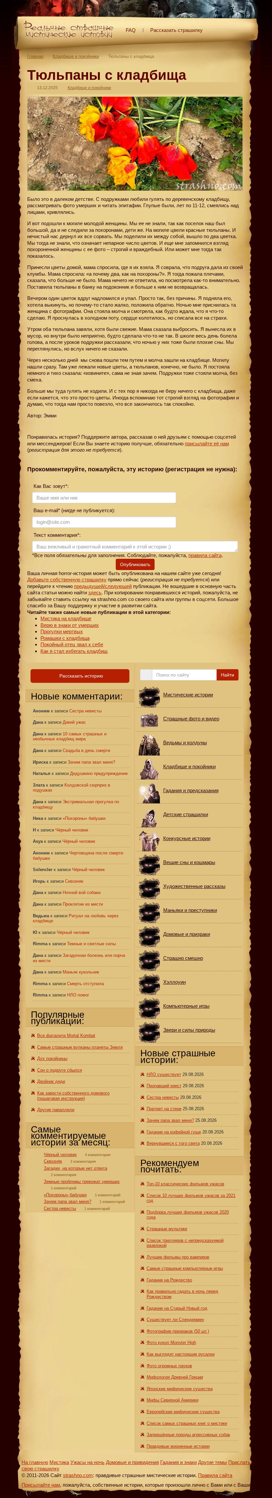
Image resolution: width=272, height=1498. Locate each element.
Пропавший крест (164, 1085)
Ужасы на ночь (87, 1462)
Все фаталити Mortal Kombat (66, 1035)
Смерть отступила (85, 983)
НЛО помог (78, 994)
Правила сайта (215, 1475)
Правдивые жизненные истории (178, 1446)
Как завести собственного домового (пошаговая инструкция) (73, 1096)
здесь (95, 592)
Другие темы (212, 1462)
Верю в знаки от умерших (69, 625)
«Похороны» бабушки (84, 818)
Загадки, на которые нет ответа (75, 1168)
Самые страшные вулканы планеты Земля (80, 1047)
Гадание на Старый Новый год (177, 1308)
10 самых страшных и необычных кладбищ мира (69, 736)
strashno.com (78, 1475)
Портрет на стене (164, 1108)
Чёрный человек (71, 829)
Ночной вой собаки (82, 892)
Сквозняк (74, 881)
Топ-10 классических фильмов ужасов (185, 1183)
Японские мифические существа (180, 1388)
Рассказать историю (80, 675)
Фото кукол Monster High (171, 1342)
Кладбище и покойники (76, 56)
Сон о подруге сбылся (59, 1070)
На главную (35, 1462)
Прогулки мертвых (61, 631)
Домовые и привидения (132, 1462)
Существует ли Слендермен (175, 1319)
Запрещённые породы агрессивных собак (188, 1434)
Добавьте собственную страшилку (66, 579)
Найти (227, 674)
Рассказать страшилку (176, 30)
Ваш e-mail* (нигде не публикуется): (73, 510)
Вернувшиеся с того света (173, 1143)
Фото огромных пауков (169, 1365)
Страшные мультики (167, 1228)
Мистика (59, 1462)
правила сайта (205, 555)
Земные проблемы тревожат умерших (82, 1181)
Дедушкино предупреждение (99, 773)
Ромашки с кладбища (65, 638)
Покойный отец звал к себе (71, 644)
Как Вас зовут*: (50, 486)
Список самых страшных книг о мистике (187, 1423)
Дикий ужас (74, 722)
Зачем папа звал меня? (91, 762)
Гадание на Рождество (169, 1279)
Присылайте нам (41, 1485)
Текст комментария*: (56, 535)
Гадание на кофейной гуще (174, 1131)
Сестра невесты (85, 710)
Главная (35, 56)
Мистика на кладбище (65, 618)
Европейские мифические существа (183, 1411)
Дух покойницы (52, 1058)
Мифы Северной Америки (172, 1400)
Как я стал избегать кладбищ (73, 651)
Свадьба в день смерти (86, 750)
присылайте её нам (207, 443)
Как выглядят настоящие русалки (181, 1354)
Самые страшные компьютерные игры (185, 1268)
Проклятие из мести (83, 904)
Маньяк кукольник (81, 972)
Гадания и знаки (178, 1462)
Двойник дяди (51, 1081)
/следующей (117, 586)
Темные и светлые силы (91, 943)
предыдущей (88, 586)
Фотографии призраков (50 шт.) (178, 1331)
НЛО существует (164, 1074)
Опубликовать (135, 564)
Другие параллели (55, 1109)
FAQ (131, 30)
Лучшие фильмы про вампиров (178, 1257)
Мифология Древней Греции (175, 1377)
